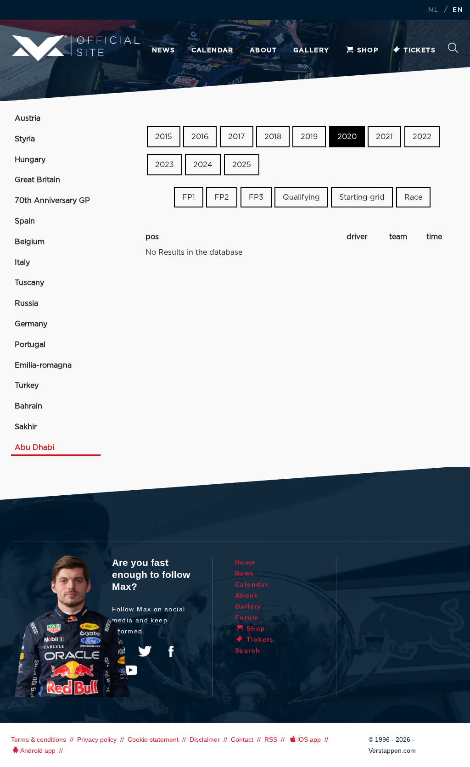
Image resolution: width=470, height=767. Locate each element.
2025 (241, 164)
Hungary (30, 159)
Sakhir (26, 427)
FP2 (221, 197)
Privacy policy (97, 739)
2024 (203, 164)
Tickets (419, 50)
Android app (38, 750)
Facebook (170, 651)
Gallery (311, 50)
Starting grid (362, 197)
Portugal (30, 344)
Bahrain (28, 406)
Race (413, 197)
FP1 (188, 197)
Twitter (145, 651)
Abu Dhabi (34, 447)
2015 (163, 136)
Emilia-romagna (43, 365)
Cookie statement (153, 739)
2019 (309, 136)
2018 (272, 136)
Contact (242, 739)
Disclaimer (205, 739)
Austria (27, 118)
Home (245, 562)
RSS (270, 739)
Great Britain (37, 180)
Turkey (27, 385)
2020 (347, 136)
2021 (384, 136)
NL (433, 10)
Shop (368, 50)
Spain (25, 221)
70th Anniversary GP (52, 200)
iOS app (309, 739)
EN (458, 10)
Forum (246, 617)
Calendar (212, 50)
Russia (26, 303)
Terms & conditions (38, 739)
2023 (164, 164)
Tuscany (29, 282)
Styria (25, 139)
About (263, 50)
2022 (422, 136)
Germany (31, 324)
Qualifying (301, 197)
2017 (236, 136)
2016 (199, 136)
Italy (22, 262)
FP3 (256, 197)
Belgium (30, 242)
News (163, 50)
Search (453, 50)
